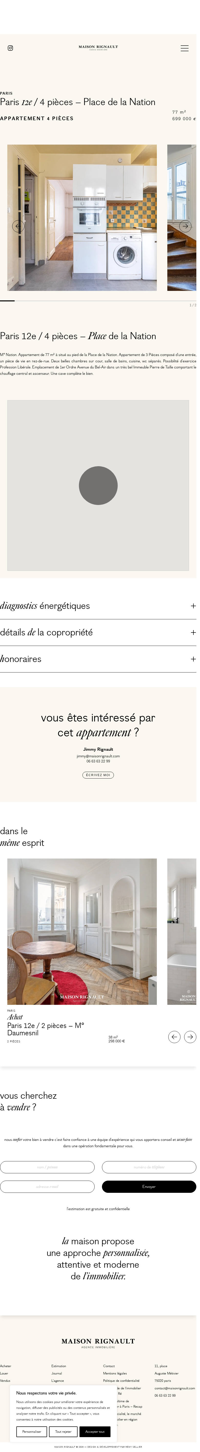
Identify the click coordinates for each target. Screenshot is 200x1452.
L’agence (57, 1381)
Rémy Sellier (134, 1447)
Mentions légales (115, 1373)
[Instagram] (10, 48)
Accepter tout (94, 1432)
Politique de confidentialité (121, 1381)
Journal (56, 1373)
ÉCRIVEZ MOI (98, 775)
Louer (4, 1373)
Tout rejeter (63, 1432)
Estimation (58, 1366)
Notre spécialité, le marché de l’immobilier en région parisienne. (122, 1419)
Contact (109, 1366)
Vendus (5, 1381)
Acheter (5, 1366)
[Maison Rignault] (98, 48)
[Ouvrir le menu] (185, 48)
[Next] (185, 226)
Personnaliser (31, 1432)
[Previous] (18, 226)
